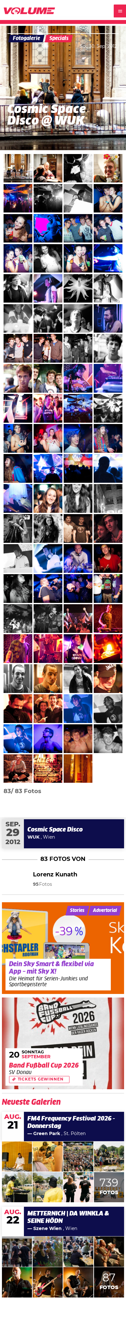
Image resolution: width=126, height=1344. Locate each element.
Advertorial (105, 910)
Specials (58, 38)
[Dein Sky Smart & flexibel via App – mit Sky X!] (63, 948)
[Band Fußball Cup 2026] (63, 1043)
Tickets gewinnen (41, 1079)
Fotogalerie (26, 38)
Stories (77, 910)
